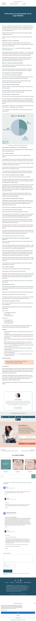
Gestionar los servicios (4, 610)
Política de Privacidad (29, 439)
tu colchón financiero (14, 346)
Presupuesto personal (14, 3)
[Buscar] (33, 476)
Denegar (18, 615)
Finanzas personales (18, 1)
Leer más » (6, 471)
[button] (34, 603)
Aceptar (18, 612)
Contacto (6, 582)
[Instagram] (15, 580)
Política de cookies (19, 582)
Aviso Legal (12, 582)
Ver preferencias (18, 617)
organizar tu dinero (13, 48)
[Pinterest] (20, 580)
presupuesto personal (25, 280)
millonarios (26, 52)
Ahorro (24, 3)
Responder (6, 494)
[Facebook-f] (18, 580)
